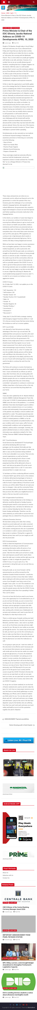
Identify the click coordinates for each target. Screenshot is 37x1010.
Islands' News (6, 28)
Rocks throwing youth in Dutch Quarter (21, 725)
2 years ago (7, 969)
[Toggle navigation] (9, 2)
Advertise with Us (8, 875)
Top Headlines (15, 28)
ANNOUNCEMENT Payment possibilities (16, 719)
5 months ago (8, 911)
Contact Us (6, 878)
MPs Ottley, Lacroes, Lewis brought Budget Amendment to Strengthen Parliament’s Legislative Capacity (18, 965)
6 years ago (7, 43)
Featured (5, 902)
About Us (5, 872)
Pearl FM (16, 43)
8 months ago (8, 939)
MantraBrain (31, 1007)
